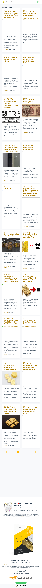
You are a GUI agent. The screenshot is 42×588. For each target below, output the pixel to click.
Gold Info (7, 98)
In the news (30, 186)
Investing (10, 98)
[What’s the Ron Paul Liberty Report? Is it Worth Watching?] (31, 24)
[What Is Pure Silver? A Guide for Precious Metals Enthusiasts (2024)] (31, 422)
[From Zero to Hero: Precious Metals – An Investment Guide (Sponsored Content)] (31, 378)
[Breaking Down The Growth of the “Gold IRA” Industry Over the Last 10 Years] (31, 290)
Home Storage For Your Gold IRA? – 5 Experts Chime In (11, 59)
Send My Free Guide (21, 582)
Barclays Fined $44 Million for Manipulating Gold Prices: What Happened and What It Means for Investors (30, 191)
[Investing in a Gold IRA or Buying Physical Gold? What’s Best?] (31, 246)
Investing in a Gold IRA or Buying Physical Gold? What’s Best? (30, 236)
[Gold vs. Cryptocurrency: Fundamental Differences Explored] (11, 378)
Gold (4, 10)
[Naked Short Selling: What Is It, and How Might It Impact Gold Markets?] (11, 422)
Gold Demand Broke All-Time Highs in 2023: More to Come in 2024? (11, 322)
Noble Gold (5, 564)
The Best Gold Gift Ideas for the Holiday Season (29, 322)
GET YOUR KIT (34, 1)
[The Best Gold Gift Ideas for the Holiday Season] (31, 333)
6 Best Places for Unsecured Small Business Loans (28, 147)
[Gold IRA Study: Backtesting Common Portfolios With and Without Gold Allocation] (11, 290)
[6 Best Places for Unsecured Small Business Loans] (31, 158)
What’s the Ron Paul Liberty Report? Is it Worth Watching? (29, 13)
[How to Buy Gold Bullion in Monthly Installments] (11, 245)
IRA (29, 232)
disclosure (22, 516)
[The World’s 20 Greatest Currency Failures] (31, 111)
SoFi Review (7, 188)
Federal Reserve (6, 406)
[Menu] (39, 2)
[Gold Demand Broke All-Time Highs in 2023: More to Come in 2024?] (11, 333)
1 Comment (5, 267)
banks (24, 98)
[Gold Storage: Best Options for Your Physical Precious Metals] (31, 72)
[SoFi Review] (11, 197)
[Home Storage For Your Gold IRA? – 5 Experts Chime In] (11, 70)
